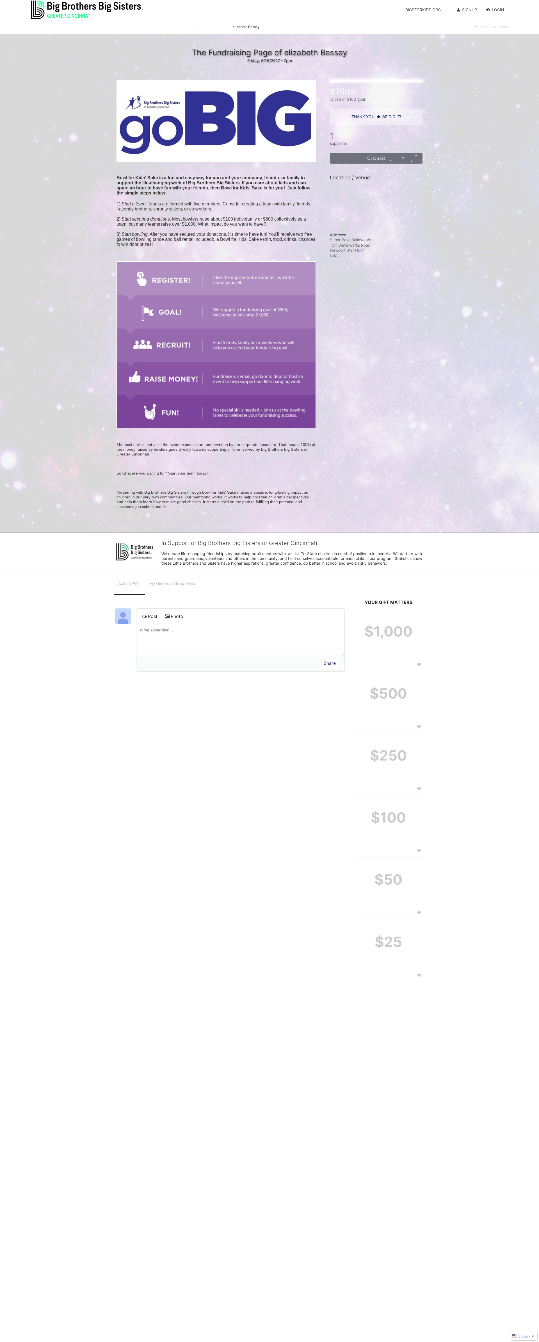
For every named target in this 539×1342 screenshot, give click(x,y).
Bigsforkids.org (423, 9)
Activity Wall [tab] (129, 583)
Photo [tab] (177, 616)
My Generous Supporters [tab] (172, 583)
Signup (469, 9)
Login (498, 9)
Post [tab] (152, 616)
